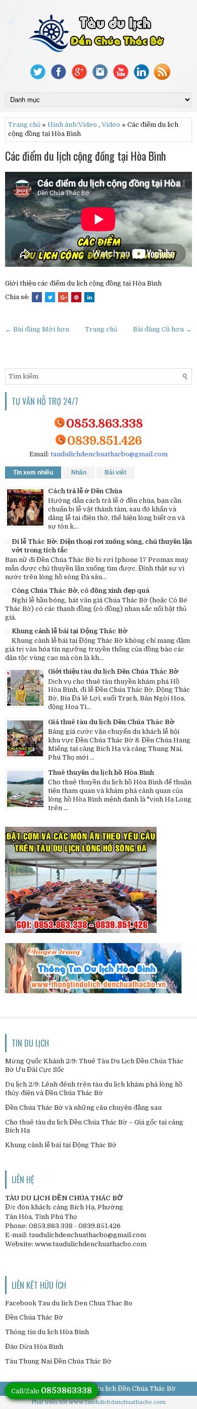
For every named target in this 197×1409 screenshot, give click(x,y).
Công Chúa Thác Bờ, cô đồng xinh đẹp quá (81, 590)
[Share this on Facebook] (37, 297)
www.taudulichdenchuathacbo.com (117, 1402)
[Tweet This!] (50, 297)
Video (111, 124)
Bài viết (115, 472)
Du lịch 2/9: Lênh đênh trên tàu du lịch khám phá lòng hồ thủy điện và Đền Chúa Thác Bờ (93, 1089)
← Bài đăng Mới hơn (37, 329)
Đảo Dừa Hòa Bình (34, 1346)
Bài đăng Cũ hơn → (162, 329)
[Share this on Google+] (63, 297)
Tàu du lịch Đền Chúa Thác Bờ (129, 1388)
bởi (64, 1402)
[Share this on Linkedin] (89, 297)
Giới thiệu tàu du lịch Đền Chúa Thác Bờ (113, 671)
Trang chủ (24, 124)
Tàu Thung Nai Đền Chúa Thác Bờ (58, 1361)
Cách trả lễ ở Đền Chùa (85, 491)
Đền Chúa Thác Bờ (34, 1317)
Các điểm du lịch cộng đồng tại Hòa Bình (85, 156)
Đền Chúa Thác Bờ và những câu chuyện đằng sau (83, 1107)
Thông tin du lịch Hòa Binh (47, 1332)
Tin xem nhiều (33, 472)
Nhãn (78, 472)
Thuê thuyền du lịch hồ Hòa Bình (101, 772)
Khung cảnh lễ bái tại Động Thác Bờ (69, 631)
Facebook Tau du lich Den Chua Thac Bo (68, 1303)
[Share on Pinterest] (76, 297)
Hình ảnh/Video (72, 124)
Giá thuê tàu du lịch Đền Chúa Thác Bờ (111, 722)
